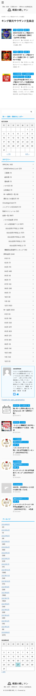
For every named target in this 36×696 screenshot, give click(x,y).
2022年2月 (6, 559)
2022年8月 (6, 536)
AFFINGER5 (29, 690)
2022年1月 (5, 564)
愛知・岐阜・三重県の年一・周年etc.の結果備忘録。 (18, 687)
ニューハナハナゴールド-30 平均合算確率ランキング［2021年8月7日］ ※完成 (23, 506)
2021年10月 (6, 581)
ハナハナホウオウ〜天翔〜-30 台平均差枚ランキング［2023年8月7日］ (23, 450)
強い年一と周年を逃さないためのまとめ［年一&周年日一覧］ (23, 410)
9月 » (27, 154)
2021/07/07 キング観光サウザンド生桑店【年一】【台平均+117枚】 (23, 57)
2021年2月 (5, 627)
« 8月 (4, 672)
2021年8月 (5, 593)
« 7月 (9, 154)
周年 (20, 45)
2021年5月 (5, 610)
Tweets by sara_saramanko (13, 400)
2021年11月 (6, 576)
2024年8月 (6, 524)
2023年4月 (6, 530)
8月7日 (25, 87)
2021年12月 (6, 570)
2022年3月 (6, 553)
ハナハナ (26, 92)
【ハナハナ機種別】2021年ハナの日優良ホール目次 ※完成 (23, 427)
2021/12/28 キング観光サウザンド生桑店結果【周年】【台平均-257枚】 (23, 35)
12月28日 (26, 40)
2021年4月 (5, 615)
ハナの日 (20, 92)
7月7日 (26, 62)
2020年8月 (6, 632)
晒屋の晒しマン (20, 10)
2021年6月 (5, 604)
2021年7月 (5, 598)
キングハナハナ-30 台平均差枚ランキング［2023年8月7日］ (23, 472)
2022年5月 (6, 541)
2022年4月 (6, 547)
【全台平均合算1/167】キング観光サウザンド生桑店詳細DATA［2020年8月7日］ (23, 82)
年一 (19, 67)
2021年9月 (5, 587)
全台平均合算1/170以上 (26, 94)
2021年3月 (5, 621)
